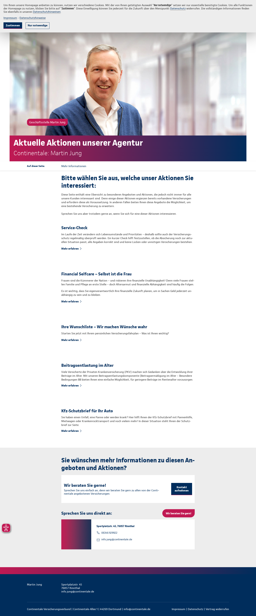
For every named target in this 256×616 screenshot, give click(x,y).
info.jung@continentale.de (116, 539)
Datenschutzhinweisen (47, 11)
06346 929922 (109, 532)
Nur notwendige (37, 25)
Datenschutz (178, 8)
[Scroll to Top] (238, 297)
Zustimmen (13, 25)
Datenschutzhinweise (33, 18)
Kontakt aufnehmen (182, 489)
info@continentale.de (137, 609)
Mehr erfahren (70, 248)
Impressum (10, 18)
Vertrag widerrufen (217, 609)
